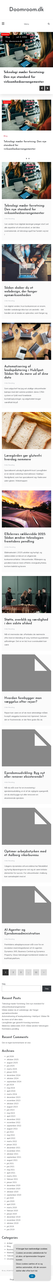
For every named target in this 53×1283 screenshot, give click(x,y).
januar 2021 (12, 1182)
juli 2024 (10, 1084)
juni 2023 (10, 1110)
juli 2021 (10, 1163)
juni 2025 (10, 1066)
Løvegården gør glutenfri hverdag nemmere (20, 1022)
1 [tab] (24, 158)
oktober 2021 (12, 1154)
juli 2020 (10, 1198)
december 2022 (13, 1119)
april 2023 (11, 1116)
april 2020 (11, 1204)
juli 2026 (10, 1056)
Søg (3, 984)
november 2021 (13, 1151)
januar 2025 (12, 1072)
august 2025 (12, 1062)
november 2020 (13, 1188)
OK (32, 1276)
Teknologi (11, 1256)
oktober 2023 (12, 1103)
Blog (8, 37)
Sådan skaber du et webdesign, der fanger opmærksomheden (20, 77)
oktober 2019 (12, 1223)
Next (47, 88)
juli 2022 (10, 1132)
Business (11, 1249)
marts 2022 (12, 1141)
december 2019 (13, 1217)
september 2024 (14, 1081)
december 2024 (13, 1075)
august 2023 (12, 1107)
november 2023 (13, 1100)
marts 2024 (12, 1094)
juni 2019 (10, 1229)
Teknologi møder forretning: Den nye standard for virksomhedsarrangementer (24, 209)
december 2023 (13, 1097)
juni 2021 (10, 1166)
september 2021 (14, 1157)
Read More (15, 88)
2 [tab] (26, 158)
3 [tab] (29, 158)
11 (36, 972)
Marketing (11, 1252)
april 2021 (11, 1173)
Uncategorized (13, 1259)
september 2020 (14, 1195)
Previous (41, 88)
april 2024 (11, 1091)
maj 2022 (11, 1135)
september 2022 (14, 1125)
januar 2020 (12, 1214)
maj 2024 (11, 1088)
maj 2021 (11, 1170)
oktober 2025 (12, 1059)
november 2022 (13, 1122)
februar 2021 (12, 1179)
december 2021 (13, 1147)
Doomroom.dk (26, 9)
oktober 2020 (12, 1192)
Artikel (9, 1243)
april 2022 (11, 1138)
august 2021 (12, 1160)
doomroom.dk (15, 41)
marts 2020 (12, 1207)
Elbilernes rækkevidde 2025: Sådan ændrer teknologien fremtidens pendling (25, 538)
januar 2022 (12, 1144)
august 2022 (12, 1129)
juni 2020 (10, 1201)
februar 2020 (12, 1210)
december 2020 (13, 1185)
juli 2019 (10, 1226)
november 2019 (13, 1220)
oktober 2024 (12, 1078)
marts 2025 (12, 1069)
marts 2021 (12, 1176)
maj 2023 (11, 1113)
